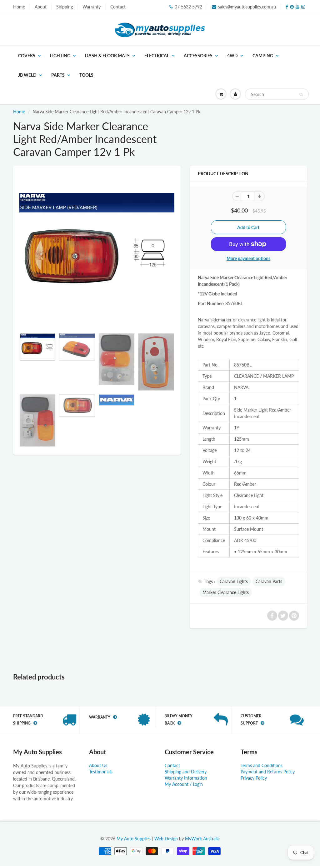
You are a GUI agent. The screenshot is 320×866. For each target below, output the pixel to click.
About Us (98, 765)
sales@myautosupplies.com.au (247, 6)
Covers (26, 55)
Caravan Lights (234, 581)
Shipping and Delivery (186, 771)
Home (19, 6)
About (41, 6)
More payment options (248, 258)
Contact (118, 6)
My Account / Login (184, 784)
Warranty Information (186, 778)
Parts (58, 75)
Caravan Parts (269, 581)
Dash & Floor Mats (107, 55)
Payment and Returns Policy (268, 771)
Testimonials (100, 771)
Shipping (64, 6)
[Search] (301, 95)
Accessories (198, 55)
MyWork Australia (202, 838)
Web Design (166, 838)
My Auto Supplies (134, 838)
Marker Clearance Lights (225, 592)
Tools (86, 75)
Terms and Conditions (261, 765)
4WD (232, 55)
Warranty (91, 6)
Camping (262, 55)
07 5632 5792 (188, 6)
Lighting (60, 55)
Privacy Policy (254, 778)
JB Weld (27, 75)
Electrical (156, 55)
